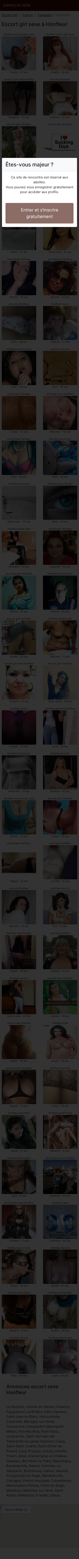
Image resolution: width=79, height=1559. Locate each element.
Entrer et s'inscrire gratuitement (39, 213)
